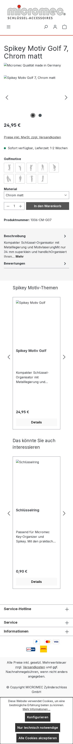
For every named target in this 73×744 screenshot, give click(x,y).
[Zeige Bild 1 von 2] (32, 115)
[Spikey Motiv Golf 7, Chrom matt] (36, 97)
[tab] (35, 246)
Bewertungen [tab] (14, 263)
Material (10, 189)
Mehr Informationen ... (36, 709)
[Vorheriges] (7, 97)
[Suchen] (45, 27)
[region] (36, 97)
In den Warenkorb (47, 206)
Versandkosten (34, 667)
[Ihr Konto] (55, 27)
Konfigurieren (37, 717)
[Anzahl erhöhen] (21, 206)
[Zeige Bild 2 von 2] (40, 115)
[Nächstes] (66, 97)
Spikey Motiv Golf (31, 351)
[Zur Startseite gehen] (36, 12)
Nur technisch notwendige (37, 728)
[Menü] (8, 27)
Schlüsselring (27, 510)
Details (36, 422)
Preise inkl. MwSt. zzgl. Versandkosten (32, 137)
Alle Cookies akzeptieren (37, 738)
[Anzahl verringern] (8, 206)
